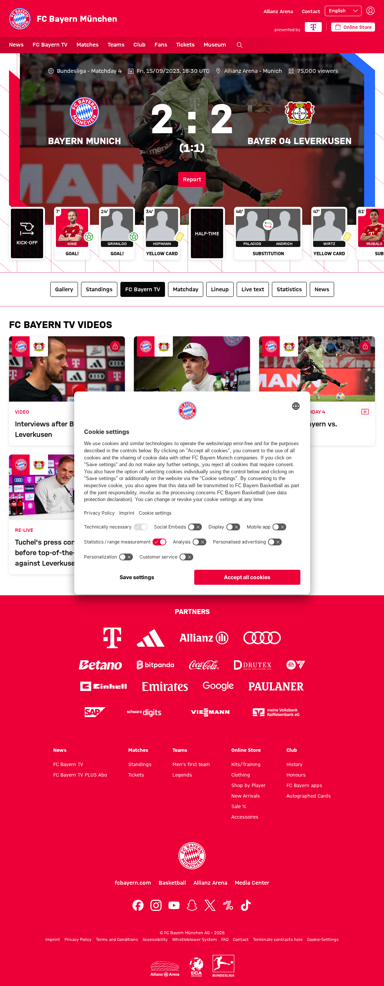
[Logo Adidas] (150, 638)
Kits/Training (246, 764)
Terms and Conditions (117, 939)
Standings (140, 764)
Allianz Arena (278, 11)
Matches (87, 45)
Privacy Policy (78, 939)
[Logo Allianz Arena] (165, 969)
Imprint (52, 939)
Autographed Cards (308, 795)
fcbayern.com (133, 883)
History (294, 764)
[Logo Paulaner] (276, 686)
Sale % (238, 806)
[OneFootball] (228, 905)
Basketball (172, 883)
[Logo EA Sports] (296, 665)
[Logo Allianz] (204, 637)
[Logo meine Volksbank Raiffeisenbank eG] (276, 712)
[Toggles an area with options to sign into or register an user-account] (370, 10)
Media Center (252, 883)
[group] (192, 236)
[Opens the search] (239, 45)
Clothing (240, 774)
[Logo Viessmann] (210, 712)
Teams (116, 45)
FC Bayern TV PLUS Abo (80, 774)
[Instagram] (156, 905)
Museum (215, 45)
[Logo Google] (218, 686)
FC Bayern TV (50, 45)
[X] (210, 905)
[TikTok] (246, 905)
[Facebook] (138, 905)
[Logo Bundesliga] (223, 966)
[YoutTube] (174, 905)
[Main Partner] (313, 27)
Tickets (185, 45)
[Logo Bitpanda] (155, 665)
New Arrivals (245, 795)
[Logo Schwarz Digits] (144, 712)
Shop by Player (248, 785)
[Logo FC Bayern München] (192, 855)
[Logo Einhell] (103, 686)
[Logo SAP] (95, 712)
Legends (182, 774)
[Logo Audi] (262, 637)
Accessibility (155, 939)
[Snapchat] (192, 905)
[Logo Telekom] (112, 638)
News (16, 45)
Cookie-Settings (323, 939)
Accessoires (244, 816)
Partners (192, 611)
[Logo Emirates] (165, 686)
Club (140, 45)
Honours (296, 774)
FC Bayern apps (304, 785)
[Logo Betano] (100, 665)
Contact (311, 11)
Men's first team (191, 764)
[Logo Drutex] (252, 665)
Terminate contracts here (278, 939)
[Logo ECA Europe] (196, 967)
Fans (160, 45)
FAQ (224, 939)
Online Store (246, 750)
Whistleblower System (194, 939)
